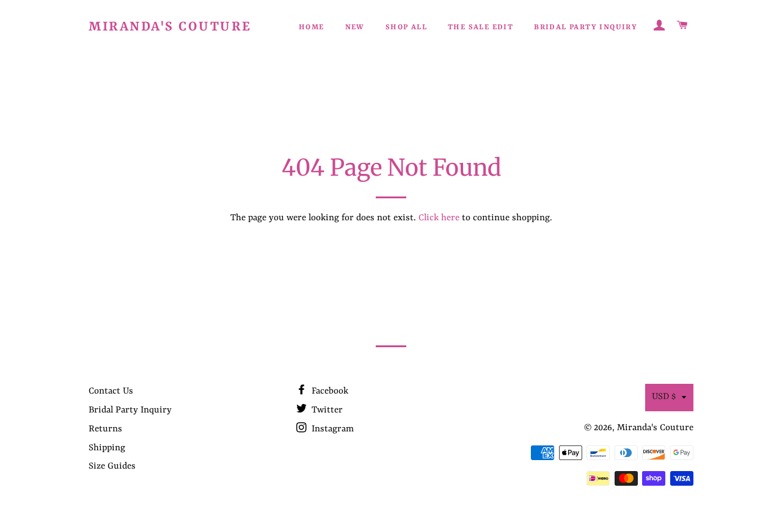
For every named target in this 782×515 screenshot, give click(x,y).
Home (311, 27)
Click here (438, 218)
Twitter (326, 410)
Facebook (328, 391)
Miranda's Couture (170, 27)
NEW (355, 27)
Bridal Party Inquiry (585, 27)
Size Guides (112, 466)
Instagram (331, 429)
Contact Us (111, 391)
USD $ (664, 397)
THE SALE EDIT (480, 27)
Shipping (107, 448)
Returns (105, 429)
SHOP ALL (406, 27)
